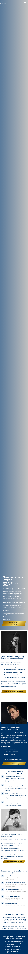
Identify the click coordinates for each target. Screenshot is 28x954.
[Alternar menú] (25, 2)
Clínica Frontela (13, 593)
